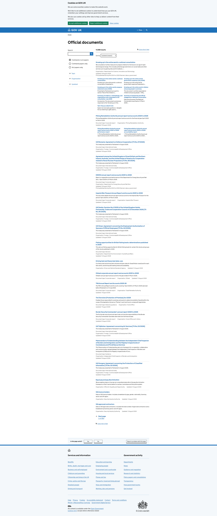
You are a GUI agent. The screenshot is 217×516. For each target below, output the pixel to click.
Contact (107, 500)
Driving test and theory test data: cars (109, 261)
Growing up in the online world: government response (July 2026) (134, 79)
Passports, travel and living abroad (108, 481)
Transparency (128, 481)
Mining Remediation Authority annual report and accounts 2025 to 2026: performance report (108, 130)
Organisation (76, 79)
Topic (73, 73)
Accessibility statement (95, 500)
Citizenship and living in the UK (78, 477)
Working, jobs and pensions (105, 489)
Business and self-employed (77, 470)
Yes (89, 441)
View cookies (114, 23)
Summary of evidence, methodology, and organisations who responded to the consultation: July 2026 (109, 97)
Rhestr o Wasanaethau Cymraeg (79, 503)
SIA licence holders (103, 392)
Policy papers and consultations (135, 477)
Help (69, 500)
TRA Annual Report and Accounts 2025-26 (111, 283)
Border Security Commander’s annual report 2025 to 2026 (117, 312)
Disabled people (73, 485)
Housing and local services (105, 473)
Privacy (75, 500)
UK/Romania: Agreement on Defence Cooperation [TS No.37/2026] (120, 142)
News (126, 466)
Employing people (102, 466)
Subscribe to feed (144, 49)
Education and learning (104, 462)
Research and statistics (132, 473)
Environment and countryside (106, 470)
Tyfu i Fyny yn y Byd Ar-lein (105, 106)
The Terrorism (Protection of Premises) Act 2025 (113, 298)
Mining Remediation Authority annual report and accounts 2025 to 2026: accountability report (135, 130)
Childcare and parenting (76, 473)
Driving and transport (75, 489)
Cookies (82, 500)
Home (69, 35)
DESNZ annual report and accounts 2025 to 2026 (114, 175)
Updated (75, 84)
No (99, 441)
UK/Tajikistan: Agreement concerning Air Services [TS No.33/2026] (120, 326)
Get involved (128, 489)
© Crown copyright (142, 511)
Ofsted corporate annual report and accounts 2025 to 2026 (117, 273)
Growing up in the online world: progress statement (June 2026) (109, 88)
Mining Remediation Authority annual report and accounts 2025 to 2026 (122, 116)
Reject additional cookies (98, 23)
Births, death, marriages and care (79, 466)
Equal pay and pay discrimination (107, 380)
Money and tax (101, 477)
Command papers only (79, 64)
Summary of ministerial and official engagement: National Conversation (135, 96)
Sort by (98, 55)
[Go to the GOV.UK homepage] (75, 30)
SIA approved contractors (105, 404)
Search (76, 50)
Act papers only (77, 67)
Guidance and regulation (132, 470)
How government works (132, 485)
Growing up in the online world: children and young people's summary (136, 88)
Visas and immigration (103, 485)
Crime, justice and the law (77, 481)
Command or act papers (80, 60)
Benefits (71, 462)
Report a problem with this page (136, 441)
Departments (128, 462)
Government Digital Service (101, 503)
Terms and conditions (119, 500)
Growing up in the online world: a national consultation (115, 62)
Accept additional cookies (78, 23)
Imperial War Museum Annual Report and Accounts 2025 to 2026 (119, 193)
